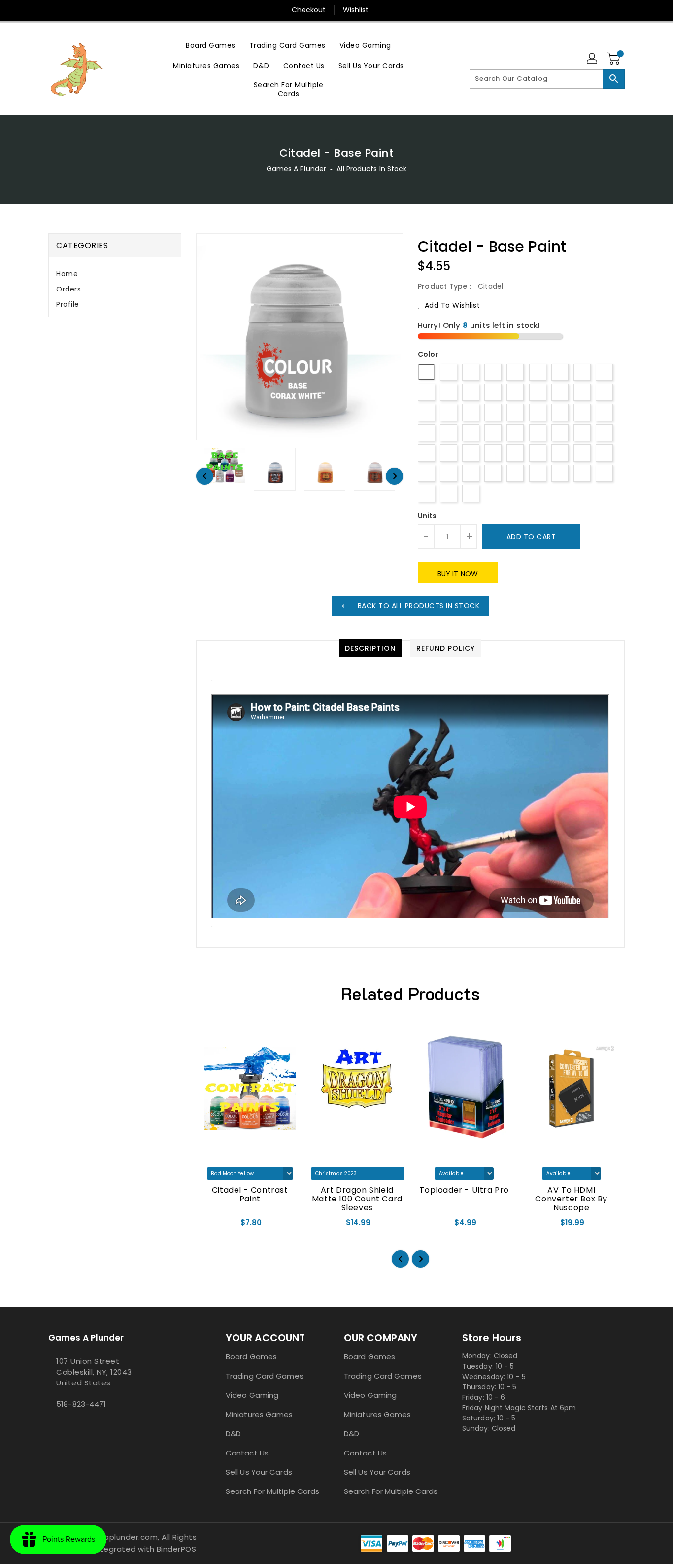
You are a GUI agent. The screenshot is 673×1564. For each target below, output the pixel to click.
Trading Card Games (264, 1376)
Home (67, 274)
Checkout (309, 10)
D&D (233, 1433)
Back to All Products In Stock (419, 606)
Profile (67, 304)
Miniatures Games (259, 1414)
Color (428, 354)
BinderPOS (177, 1549)
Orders (68, 289)
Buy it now (457, 574)
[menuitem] (210, 45)
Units (427, 515)
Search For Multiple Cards (273, 1491)
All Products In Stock (371, 169)
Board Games (251, 1356)
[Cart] (615, 59)
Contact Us (247, 1453)
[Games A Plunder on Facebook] (51, 1426)
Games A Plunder (297, 169)
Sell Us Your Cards (259, 1472)
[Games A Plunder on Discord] (59, 1426)
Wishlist (356, 10)
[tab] (114, 274)
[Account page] (593, 59)
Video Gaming (252, 1395)
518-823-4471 (81, 1404)
